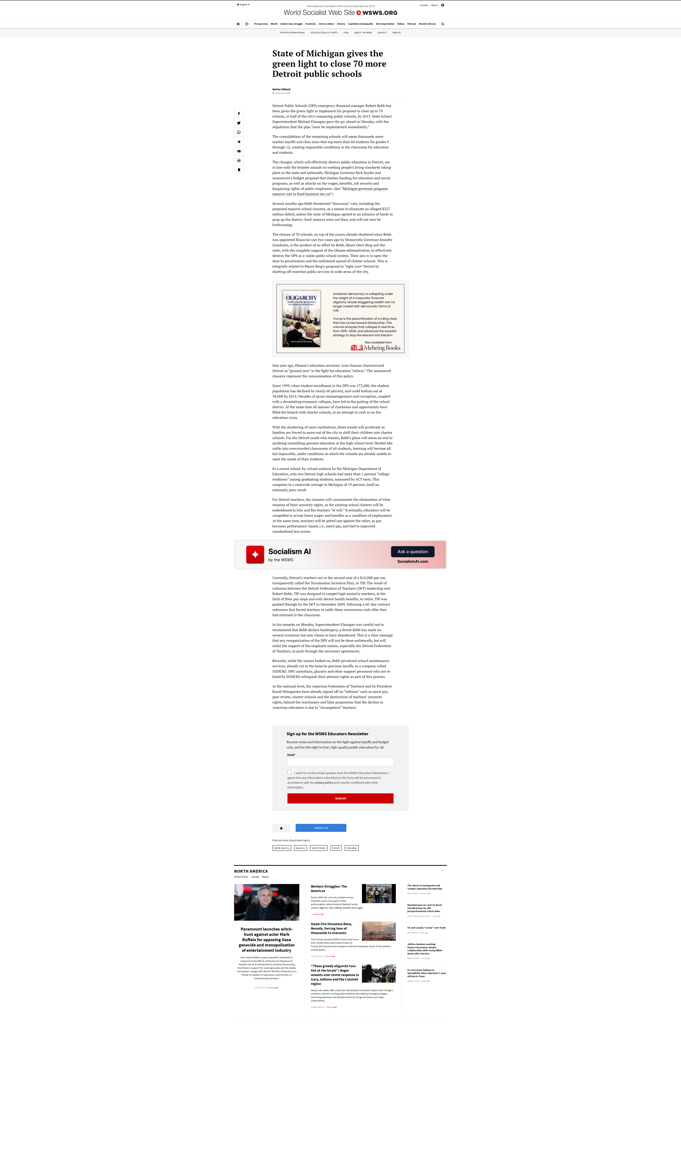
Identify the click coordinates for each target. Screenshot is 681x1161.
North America (281, 848)
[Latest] (247, 25)
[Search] (443, 25)
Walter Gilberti (281, 89)
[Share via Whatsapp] (238, 132)
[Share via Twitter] (238, 123)
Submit (340, 798)
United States (319, 848)
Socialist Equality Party (324, 32)
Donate (397, 32)
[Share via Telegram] (238, 141)
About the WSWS (363, 32)
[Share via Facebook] (238, 113)
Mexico (265, 876)
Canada (255, 876)
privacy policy (324, 782)
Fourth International (292, 32)
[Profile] (442, 5)
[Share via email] (238, 151)
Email (291, 754)
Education (351, 848)
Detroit (336, 848)
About (434, 5)
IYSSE (346, 32)
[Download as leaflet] (238, 160)
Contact (424, 5)
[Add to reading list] (238, 169)
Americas (300, 848)
